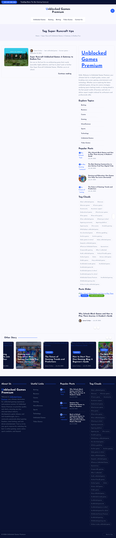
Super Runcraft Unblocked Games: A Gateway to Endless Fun (60, 36)
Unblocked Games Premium (93, 59)
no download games (87, 233)
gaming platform (102, 222)
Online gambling (102, 233)
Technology (85, 133)
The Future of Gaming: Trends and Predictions (43, 359)
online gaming (97, 236)
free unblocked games (87, 219)
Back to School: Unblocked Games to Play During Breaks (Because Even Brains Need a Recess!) (77, 418)
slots (94, 257)
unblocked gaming (107, 277)
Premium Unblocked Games (89, 246)
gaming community (86, 222)
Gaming (50, 19)
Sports (83, 128)
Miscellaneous (86, 124)
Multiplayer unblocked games (89, 229)
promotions (105, 246)
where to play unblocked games (90, 284)
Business (84, 110)
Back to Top (109, 534)
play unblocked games (104, 239)
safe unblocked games (87, 253)
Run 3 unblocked (102, 250)
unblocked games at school (89, 270)
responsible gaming (87, 250)
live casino (96, 226)
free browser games (102, 212)
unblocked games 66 (87, 267)
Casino (83, 114)
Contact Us (79, 19)
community (84, 208)
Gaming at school (103, 219)
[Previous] (95, 327)
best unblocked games (50, 50)
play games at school (87, 239)
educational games (86, 212)
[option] (97, 307)
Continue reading (65, 73)
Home (37, 36)
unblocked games (105, 263)
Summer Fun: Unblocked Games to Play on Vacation (77, 404)
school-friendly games (104, 253)
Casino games (98, 205)
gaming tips (84, 226)
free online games (97, 215)
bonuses (100, 202)
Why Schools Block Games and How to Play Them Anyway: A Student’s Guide (100, 154)
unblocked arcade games (88, 263)
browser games (63, 50)
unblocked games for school (89, 274)
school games (85, 257)
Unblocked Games (39, 19)
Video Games (68, 19)
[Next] (98, 327)
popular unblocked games (88, 243)
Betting (58, 19)
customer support (97, 208)
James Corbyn (38, 50)
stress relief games (106, 257)
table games (84, 260)
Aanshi (90, 366)
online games (85, 236)
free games (84, 215)
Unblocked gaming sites (88, 281)
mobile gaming (107, 226)
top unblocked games (99, 260)
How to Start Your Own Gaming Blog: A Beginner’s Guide (71, 359)
